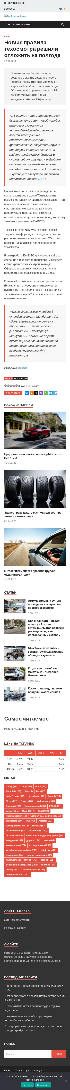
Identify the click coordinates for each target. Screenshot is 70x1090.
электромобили (34, 869)
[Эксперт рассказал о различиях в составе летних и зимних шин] (35, 508)
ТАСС (42, 179)
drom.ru (22, 367)
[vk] (60, 8)
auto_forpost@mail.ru (17, 919)
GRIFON (10, 769)
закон (49, 840)
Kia (28, 791)
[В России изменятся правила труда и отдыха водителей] (35, 566)
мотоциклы (14, 855)
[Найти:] (35, 1054)
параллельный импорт (21, 859)
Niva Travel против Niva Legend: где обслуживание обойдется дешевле (45, 651)
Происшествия (16, 815)
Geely (26, 786)
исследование (40, 845)
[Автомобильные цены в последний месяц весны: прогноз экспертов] (14, 600)
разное (47, 859)
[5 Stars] (16, 385)
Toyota (27, 801)
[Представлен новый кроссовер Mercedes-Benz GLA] (35, 450)
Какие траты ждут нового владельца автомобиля (45, 690)
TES (10, 763)
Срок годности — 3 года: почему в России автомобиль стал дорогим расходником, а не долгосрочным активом (46, 627)
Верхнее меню (16, 3)
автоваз (38, 825)
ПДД (43, 811)
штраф (12, 869)
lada (40, 791)
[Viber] (41, 393)
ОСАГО (28, 811)
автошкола (14, 835)
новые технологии (39, 855)
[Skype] (51, 393)
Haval (40, 786)
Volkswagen (46, 801)
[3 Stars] (11, 385)
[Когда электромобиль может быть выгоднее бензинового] (14, 668)
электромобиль (17, 874)
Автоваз (13, 806)
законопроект (16, 845)
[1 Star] (5, 385)
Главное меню (21, 24)
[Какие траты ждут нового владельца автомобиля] (14, 688)
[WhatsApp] (46, 393)
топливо (48, 864)
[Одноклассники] (32, 393)
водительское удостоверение (44, 835)
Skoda (11, 801)
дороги (33, 840)
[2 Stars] (8, 385)
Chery (11, 786)
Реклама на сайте (15, 927)
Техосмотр (20, 378)
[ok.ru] (65, 8)
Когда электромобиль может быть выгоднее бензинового (43, 672)
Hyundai (13, 791)
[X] (36, 393)
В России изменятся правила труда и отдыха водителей (29, 572)
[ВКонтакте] (27, 393)
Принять (27, 1085)
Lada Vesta (36, 796)
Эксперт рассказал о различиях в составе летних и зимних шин (32, 514)
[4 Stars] (13, 385)
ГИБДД (55, 806)
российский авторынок (22, 864)
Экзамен (45, 820)
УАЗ (30, 820)
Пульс (7, 36)
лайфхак (48, 850)
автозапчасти (15, 830)
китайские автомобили (21, 850)
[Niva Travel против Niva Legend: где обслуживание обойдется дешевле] (14, 648)
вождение (14, 840)
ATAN (10, 758)
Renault (54, 796)
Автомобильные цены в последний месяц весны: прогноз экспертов (45, 604)
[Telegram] (55, 393)
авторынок (38, 830)
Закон (12, 811)
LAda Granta (15, 796)
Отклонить (43, 1085)
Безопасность (35, 806)
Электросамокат (17, 825)
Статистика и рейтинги (45, 815)
